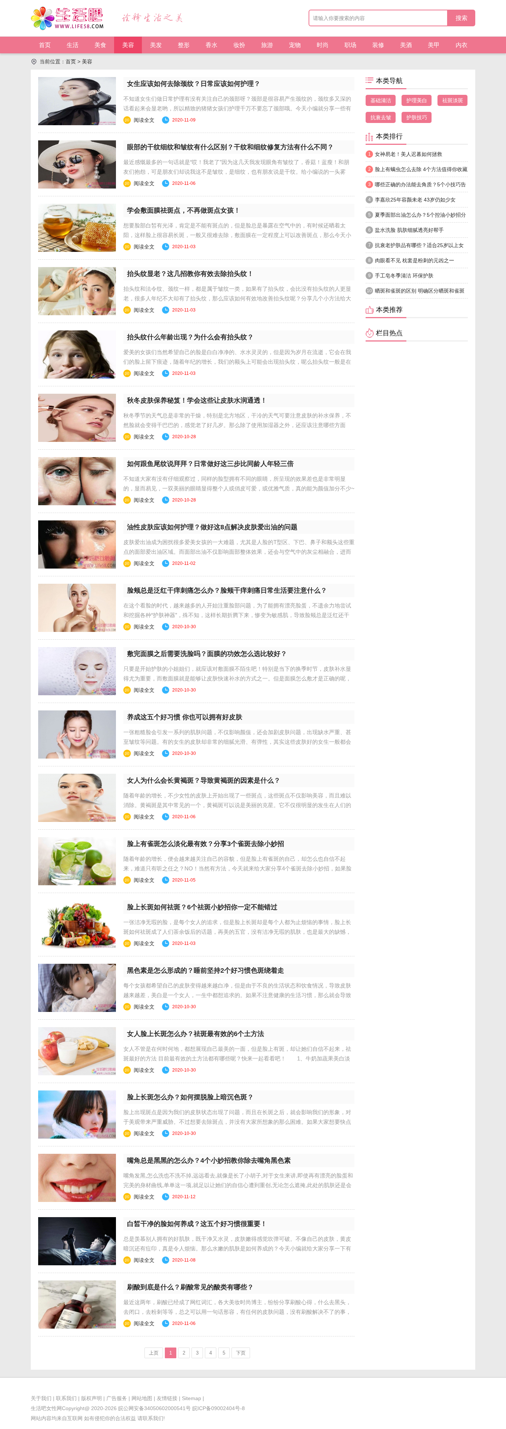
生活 (73, 45)
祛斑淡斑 (452, 100)
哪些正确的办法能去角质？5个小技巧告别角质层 (416, 186)
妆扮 (239, 45)
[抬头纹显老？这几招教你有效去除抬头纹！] (77, 291)
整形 (184, 45)
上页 (154, 1353)
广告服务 (116, 1398)
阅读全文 (144, 120)
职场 (350, 45)
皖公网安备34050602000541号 (154, 1408)
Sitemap (191, 1398)
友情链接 (167, 1398)
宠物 (295, 45)
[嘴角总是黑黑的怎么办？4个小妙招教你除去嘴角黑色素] (77, 1178)
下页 (241, 1353)
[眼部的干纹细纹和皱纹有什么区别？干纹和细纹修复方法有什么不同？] (77, 164)
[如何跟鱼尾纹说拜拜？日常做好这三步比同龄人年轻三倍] (77, 481)
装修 (378, 45)
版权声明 (91, 1398)
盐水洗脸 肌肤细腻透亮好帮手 (406, 230)
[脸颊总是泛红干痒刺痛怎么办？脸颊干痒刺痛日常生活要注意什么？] (77, 608)
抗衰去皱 (380, 117)
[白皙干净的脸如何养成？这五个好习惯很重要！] (77, 1241)
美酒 (406, 45)
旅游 (267, 45)
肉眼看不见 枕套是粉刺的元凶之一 (411, 260)
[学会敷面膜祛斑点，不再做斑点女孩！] (77, 228)
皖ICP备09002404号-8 (218, 1408)
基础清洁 (380, 100)
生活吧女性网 (46, 1408)
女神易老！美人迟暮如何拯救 (405, 154)
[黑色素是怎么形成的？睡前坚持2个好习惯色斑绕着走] (77, 988)
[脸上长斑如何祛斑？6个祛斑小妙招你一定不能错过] (77, 924)
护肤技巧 (416, 117)
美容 (128, 45)
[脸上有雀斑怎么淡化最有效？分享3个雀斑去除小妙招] (77, 861)
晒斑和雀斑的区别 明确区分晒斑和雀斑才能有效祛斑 (415, 293)
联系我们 (66, 1398)
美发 (156, 45)
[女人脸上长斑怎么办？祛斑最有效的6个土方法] (77, 1051)
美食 (100, 45)
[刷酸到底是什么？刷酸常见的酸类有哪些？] (77, 1304)
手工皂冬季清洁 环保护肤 (401, 276)
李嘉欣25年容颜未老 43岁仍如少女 (412, 200)
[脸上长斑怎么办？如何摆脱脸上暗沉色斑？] (77, 1114)
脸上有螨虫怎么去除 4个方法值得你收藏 (418, 169)
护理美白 (416, 100)
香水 (211, 45)
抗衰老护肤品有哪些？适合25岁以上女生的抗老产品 (415, 247)
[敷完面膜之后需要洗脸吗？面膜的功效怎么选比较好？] (77, 671)
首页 (45, 45)
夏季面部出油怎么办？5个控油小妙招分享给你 (416, 217)
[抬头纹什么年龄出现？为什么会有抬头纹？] (77, 354)
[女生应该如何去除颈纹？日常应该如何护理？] (77, 101)
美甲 (434, 45)
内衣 (461, 45)
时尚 (323, 45)
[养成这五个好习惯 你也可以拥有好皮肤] (77, 734)
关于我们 (41, 1398)
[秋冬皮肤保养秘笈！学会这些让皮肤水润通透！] (77, 418)
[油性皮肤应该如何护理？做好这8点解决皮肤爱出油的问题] (77, 544)
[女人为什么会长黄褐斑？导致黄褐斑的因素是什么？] (77, 798)
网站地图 (142, 1398)
